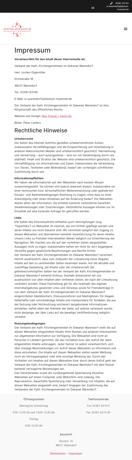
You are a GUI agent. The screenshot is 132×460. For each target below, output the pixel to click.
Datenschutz (58, 453)
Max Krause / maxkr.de (57, 116)
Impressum (75, 453)
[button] (126, 28)
